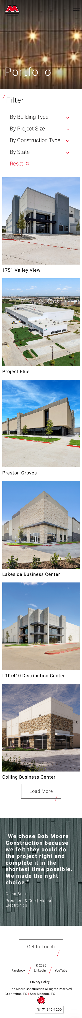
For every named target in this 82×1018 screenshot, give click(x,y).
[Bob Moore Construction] (13, 10)
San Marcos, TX (42, 993)
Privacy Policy (40, 982)
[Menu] (76, 10)
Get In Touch (41, 946)
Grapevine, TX (16, 993)
